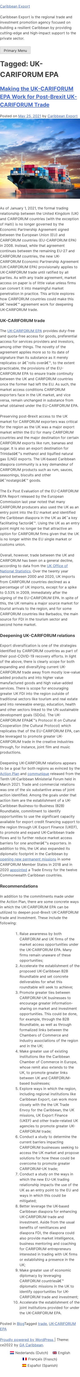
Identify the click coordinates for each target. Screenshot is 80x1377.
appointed (18, 870)
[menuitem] (29, 1352)
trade (42, 1323)
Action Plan (9, 773)
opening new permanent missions (28, 859)
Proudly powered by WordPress (27, 1339)
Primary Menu (15, 50)
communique (38, 773)
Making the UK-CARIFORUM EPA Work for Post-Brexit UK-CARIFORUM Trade (38, 96)
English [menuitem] (64, 1353)
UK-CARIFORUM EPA (24, 331)
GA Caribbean (31, 1345)
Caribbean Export (15, 6)
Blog (20, 1323)
